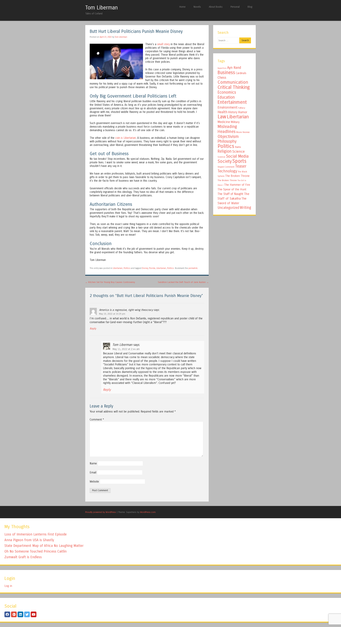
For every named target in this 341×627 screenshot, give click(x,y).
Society (225, 161)
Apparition (222, 68)
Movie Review (243, 132)
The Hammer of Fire (237, 185)
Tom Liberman (101, 7)
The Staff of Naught (230, 194)
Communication (233, 82)
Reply (93, 328)
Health (222, 112)
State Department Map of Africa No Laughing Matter (43, 546)
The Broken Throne (237, 176)
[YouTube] (33, 614)
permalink (192, 268)
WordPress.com (148, 512)
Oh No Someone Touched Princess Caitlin (35, 551)
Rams (238, 147)
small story (163, 44)
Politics (127, 268)
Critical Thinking (234, 87)
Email (93, 472)
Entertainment (232, 102)
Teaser (240, 166)
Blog (250, 6)
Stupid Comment (226, 166)
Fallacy (241, 107)
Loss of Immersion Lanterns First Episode (35, 534)
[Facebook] (7, 614)
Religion (225, 151)
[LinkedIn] (20, 614)
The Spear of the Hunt (232, 189)
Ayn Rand (234, 68)
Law (222, 117)
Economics (227, 92)
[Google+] (14, 614)
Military (235, 122)
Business (226, 72)
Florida (152, 268)
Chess (222, 78)
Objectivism (228, 136)
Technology (227, 171)
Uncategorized (228, 208)
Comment (97, 419)
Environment (227, 107)
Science (238, 151)
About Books (216, 6)
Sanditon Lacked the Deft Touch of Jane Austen (183, 282)
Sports (239, 161)
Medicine (224, 122)
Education (226, 97)
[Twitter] (27, 614)
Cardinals (241, 73)
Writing (245, 207)
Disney (145, 268)
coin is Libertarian (125, 138)
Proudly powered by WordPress (100, 512)
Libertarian (118, 268)
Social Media (237, 156)
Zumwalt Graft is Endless (23, 557)
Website (94, 481)
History (232, 112)
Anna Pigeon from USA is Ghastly (29, 540)
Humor (242, 112)
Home (182, 6)
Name (93, 463)
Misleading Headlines (227, 129)
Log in (8, 586)
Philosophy (227, 141)
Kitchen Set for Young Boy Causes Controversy (110, 282)
